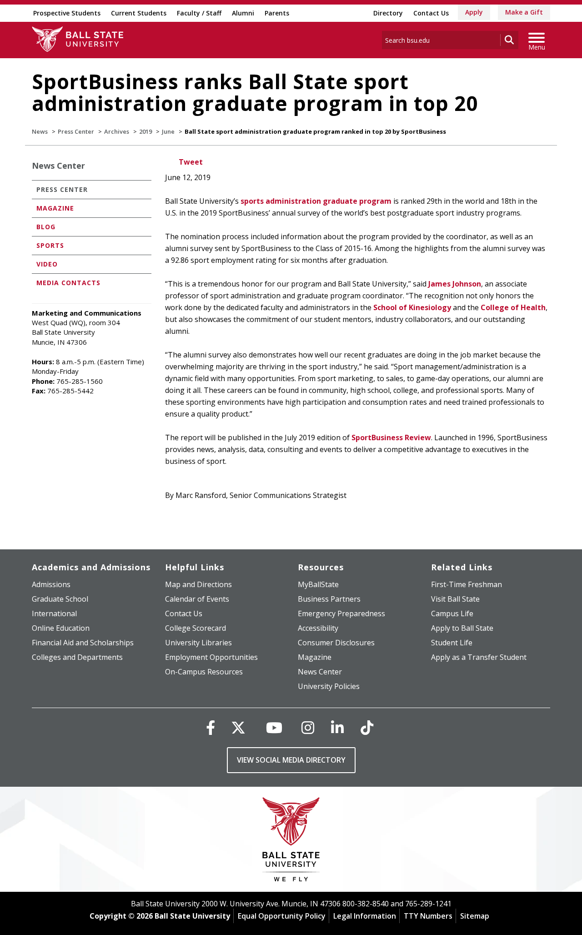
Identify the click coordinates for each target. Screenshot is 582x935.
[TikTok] (367, 727)
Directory (388, 13)
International (54, 613)
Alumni (243, 13)
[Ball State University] (291, 841)
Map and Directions (198, 584)
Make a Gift (524, 12)
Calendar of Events (197, 599)
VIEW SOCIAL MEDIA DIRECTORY (291, 760)
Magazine (55, 208)
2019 (145, 131)
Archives (116, 131)
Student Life (451, 643)
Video (47, 264)
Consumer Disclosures (336, 643)
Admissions (51, 584)
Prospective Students (66, 13)
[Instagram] (307, 727)
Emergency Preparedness (341, 613)
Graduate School (60, 599)
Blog (45, 226)
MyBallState (318, 584)
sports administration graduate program (316, 201)
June (168, 131)
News (40, 131)
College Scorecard (195, 628)
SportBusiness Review (391, 437)
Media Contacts (68, 282)
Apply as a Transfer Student (479, 657)
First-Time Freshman (466, 584)
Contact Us (431, 13)
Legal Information (364, 916)
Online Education (61, 628)
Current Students (138, 13)
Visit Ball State (455, 599)
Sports (50, 245)
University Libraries (198, 643)
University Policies (329, 686)
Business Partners (329, 599)
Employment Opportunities (211, 657)
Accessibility (318, 628)
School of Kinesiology (412, 307)
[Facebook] (210, 727)
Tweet (191, 162)
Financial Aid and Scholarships (83, 643)
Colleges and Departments (77, 657)
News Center (58, 165)
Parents (277, 13)
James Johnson (454, 284)
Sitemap (474, 916)
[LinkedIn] (337, 727)
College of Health (513, 307)
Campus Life (452, 613)
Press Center (76, 131)
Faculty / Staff (199, 13)
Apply (474, 12)
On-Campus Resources (204, 672)
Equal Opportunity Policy (282, 916)
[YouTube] (274, 727)
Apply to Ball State (462, 628)
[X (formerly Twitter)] (238, 727)
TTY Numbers (428, 916)
